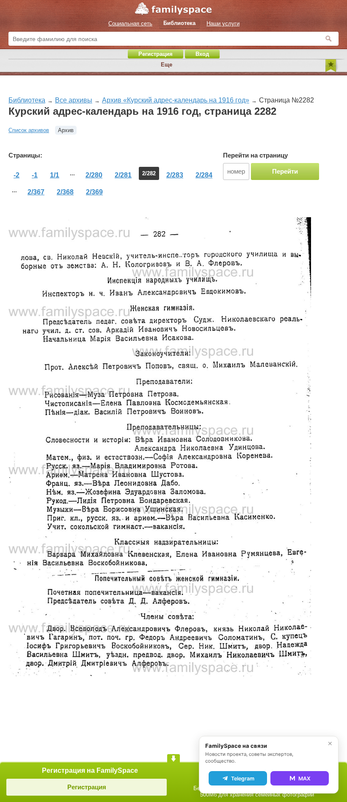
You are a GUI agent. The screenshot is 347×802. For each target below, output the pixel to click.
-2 (16, 175)
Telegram (242, 778)
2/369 (94, 192)
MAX (304, 778)
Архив (66, 130)
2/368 (65, 192)
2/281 (123, 175)
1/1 (54, 175)
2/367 (36, 192)
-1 (35, 175)
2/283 (174, 175)
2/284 (204, 175)
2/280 (93, 175)
